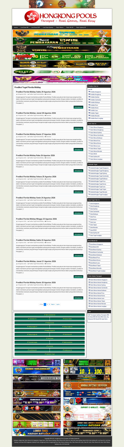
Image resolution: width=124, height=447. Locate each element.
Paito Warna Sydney (96, 132)
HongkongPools (53, 442)
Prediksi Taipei (94, 113)
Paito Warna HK (29, 440)
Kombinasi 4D (33, 350)
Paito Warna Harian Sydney (98, 285)
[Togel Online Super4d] (62, 49)
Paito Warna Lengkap (96, 159)
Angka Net (21, 440)
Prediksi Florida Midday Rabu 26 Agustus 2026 (35, 155)
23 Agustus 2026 (22, 200)
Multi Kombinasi (68, 342)
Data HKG (100, 317)
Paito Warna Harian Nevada (98, 303)
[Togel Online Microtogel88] (37, 363)
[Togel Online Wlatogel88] (37, 409)
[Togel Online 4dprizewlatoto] (37, 416)
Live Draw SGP (35, 27)
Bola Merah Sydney (95, 249)
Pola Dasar (50, 338)
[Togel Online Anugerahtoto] (87, 393)
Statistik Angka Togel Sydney (98, 173)
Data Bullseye (94, 214)
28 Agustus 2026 (22, 94)
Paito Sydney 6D (81, 27)
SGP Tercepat (92, 315)
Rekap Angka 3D (68, 326)
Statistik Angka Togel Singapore (99, 168)
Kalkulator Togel (50, 354)
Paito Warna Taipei (95, 148)
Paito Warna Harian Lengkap (98, 306)
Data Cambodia (94, 211)
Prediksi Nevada (94, 115)
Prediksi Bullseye (95, 102)
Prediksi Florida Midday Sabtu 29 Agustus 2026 (35, 92)
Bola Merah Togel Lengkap (97, 271)
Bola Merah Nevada (95, 268)
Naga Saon (42, 440)
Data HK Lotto (87, 442)
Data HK (68, 440)
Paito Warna (59, 27)
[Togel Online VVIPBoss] (62, 33)
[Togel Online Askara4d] (37, 393)
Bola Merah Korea (95, 260)
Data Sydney (93, 209)
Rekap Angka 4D (32, 334)
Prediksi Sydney (94, 97)
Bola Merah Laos (95, 263)
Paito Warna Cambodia (96, 135)
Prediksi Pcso (94, 105)
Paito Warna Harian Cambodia (98, 287)
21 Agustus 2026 (22, 242)
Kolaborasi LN (68, 350)
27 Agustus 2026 (22, 115)
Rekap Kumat (50, 322)
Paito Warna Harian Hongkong (98, 282)
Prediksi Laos (94, 110)
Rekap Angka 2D (50, 330)
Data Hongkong (94, 206)
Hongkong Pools (44, 442)
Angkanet (28, 442)
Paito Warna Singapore (96, 127)
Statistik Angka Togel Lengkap (99, 194)
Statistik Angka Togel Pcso (97, 181)
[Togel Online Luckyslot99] (87, 370)
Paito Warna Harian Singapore (98, 280)
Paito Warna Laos (95, 146)
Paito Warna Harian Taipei (97, 301)
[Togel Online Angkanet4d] (87, 409)
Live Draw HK (24, 27)
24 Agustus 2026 (22, 179)
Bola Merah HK (94, 247)
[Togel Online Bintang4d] (37, 401)
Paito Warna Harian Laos (97, 298)
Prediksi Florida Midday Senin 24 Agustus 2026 (35, 198)
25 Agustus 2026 (22, 158)
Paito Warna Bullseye (96, 138)
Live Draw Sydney (48, 27)
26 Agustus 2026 (22, 136)
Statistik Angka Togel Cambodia (99, 176)
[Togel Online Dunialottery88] (87, 386)
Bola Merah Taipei (95, 265)
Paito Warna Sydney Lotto (65, 442)
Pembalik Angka (33, 342)
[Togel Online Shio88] (87, 424)
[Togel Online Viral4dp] (62, 79)
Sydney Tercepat (101, 315)
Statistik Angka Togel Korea (98, 184)
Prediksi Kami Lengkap (96, 118)
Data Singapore (94, 203)
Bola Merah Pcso (95, 257)
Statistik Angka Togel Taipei (98, 189)
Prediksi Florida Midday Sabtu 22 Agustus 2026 (35, 240)
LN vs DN (50, 346)
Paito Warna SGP (60, 440)
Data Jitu (106, 317)
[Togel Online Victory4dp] (37, 370)
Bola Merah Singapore (96, 244)
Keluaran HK (91, 319)
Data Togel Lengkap (96, 235)
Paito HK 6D (69, 27)
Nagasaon (36, 440)
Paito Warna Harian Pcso (97, 293)
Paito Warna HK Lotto (77, 442)
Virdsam (16, 440)
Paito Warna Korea (95, 143)
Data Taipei (93, 225)
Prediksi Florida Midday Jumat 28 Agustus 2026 (36, 113)
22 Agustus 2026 (22, 221)
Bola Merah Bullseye (96, 255)
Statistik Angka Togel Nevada (98, 192)
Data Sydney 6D (94, 233)
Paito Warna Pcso (95, 140)
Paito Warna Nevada (96, 151)
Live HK (90, 89)
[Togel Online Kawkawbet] (37, 378)
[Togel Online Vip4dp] (87, 378)
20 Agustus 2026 (22, 263)
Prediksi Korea (94, 108)
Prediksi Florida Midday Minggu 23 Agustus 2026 (36, 219)
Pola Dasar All (68, 334)
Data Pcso (93, 217)
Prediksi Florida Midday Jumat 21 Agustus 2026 (36, 261)
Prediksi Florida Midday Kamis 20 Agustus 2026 (36, 282)
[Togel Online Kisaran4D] (62, 56)
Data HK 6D (93, 230)
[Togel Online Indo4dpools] (37, 432)
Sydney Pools (35, 442)
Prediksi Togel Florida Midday (28, 87)
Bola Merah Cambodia (96, 252)
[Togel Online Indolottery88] (87, 401)
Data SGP (72, 440)
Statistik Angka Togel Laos (97, 186)
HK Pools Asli (65, 444)
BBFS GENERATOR (50, 315)
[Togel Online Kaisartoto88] (37, 424)
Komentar (48, 94)
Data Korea (93, 219)
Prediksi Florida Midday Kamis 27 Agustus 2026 (36, 134)
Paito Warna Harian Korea (97, 295)
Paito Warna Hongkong (96, 130)
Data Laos (93, 222)
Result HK (98, 319)
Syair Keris (104, 319)
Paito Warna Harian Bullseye (98, 290)
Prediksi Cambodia (95, 100)
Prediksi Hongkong (95, 94)
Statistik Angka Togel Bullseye (98, 178)
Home (16, 27)
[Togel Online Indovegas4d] (87, 432)
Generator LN (32, 318)
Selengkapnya (78, 107)
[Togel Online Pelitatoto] (62, 72)
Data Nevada (94, 227)
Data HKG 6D (93, 317)
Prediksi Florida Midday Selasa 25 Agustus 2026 (36, 177)
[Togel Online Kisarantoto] (62, 64)
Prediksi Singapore (95, 92)
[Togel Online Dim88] (62, 41)
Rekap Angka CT (32, 326)
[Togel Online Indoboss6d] (87, 363)
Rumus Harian (68, 318)
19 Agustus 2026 (22, 285)
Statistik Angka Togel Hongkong (99, 170)
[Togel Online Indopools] (87, 416)
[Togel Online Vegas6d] (37, 386)
